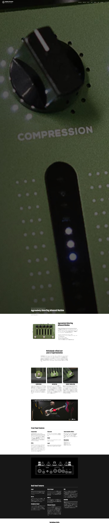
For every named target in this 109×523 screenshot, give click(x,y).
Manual (95, 2)
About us (84, 2)
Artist (88, 2)
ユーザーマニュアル (34, 314)
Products (80, 2)
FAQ (98, 2)
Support (101, 2)
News (92, 2)
